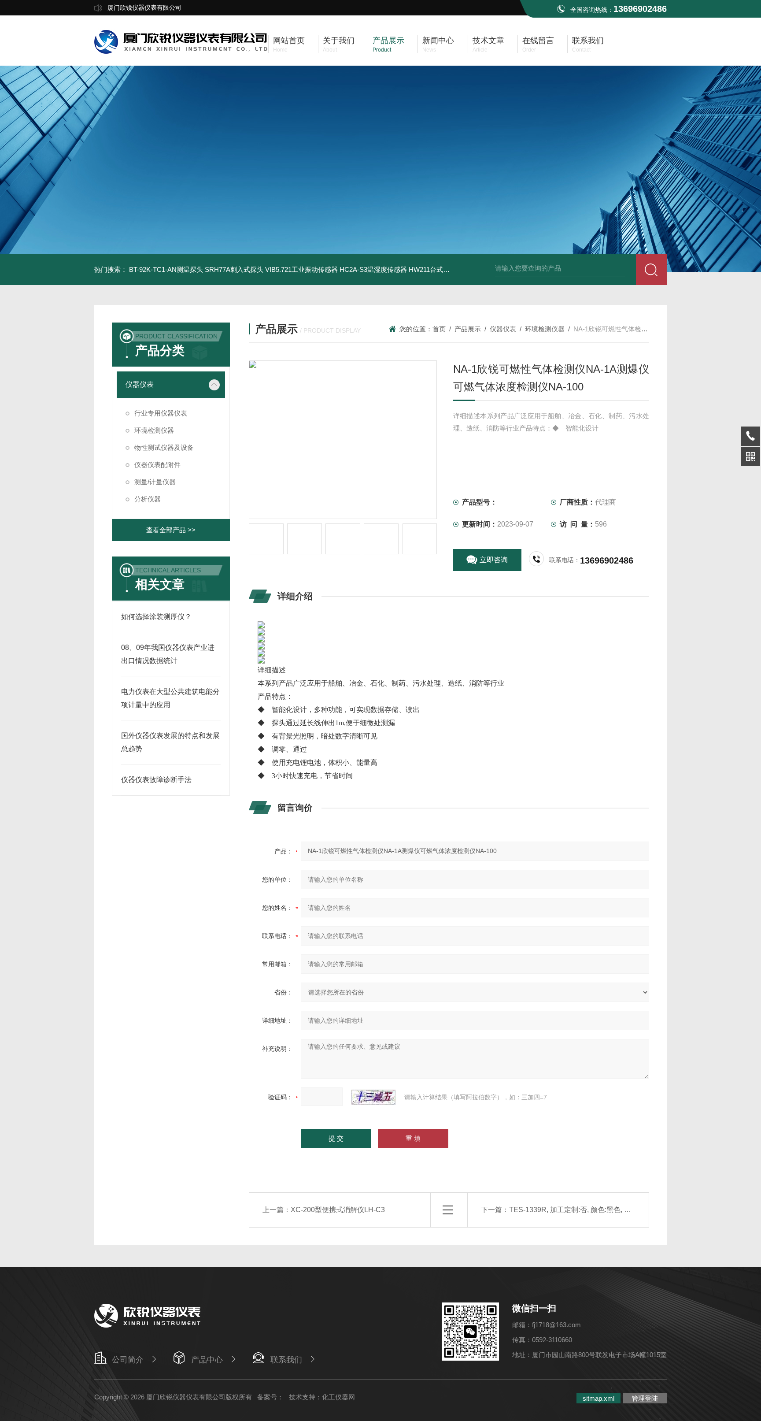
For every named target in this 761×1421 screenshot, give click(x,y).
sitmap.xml (598, 1398)
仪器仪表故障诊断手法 (156, 779)
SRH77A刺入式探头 (234, 269)
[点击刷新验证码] (373, 1097)
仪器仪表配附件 (157, 464)
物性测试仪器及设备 (164, 447)
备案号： (270, 1397)
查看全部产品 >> (171, 530)
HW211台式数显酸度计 (442, 269)
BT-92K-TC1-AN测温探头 (166, 269)
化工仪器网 (338, 1397)
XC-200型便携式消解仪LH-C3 (338, 1209)
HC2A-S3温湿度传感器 (373, 269)
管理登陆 (645, 1398)
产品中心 (207, 1359)
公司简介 (128, 1359)
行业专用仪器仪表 (160, 413)
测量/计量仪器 (155, 482)
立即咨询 (494, 560)
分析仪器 (147, 499)
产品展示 (467, 329)
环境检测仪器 (154, 430)
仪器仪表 (140, 384)
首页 (439, 329)
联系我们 (286, 1359)
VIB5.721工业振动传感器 (301, 269)
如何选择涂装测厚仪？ (156, 616)
